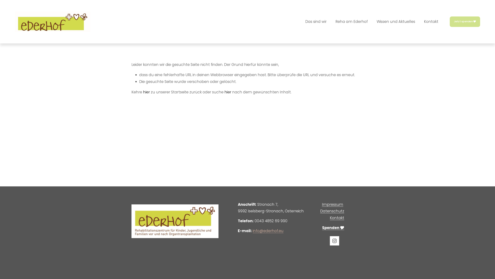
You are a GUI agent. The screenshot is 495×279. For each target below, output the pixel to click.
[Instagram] (334, 240)
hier (146, 92)
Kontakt (431, 21)
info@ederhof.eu (268, 230)
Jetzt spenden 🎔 (465, 21)
